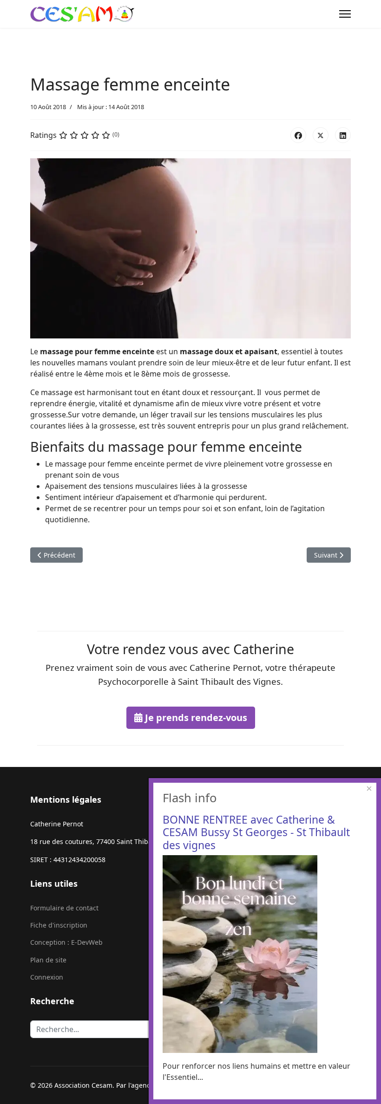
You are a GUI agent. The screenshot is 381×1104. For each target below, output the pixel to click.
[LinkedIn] (343, 135)
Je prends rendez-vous (195, 717)
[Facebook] (298, 135)
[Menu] (345, 14)
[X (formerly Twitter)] (320, 135)
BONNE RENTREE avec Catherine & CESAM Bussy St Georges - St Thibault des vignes (256, 832)
